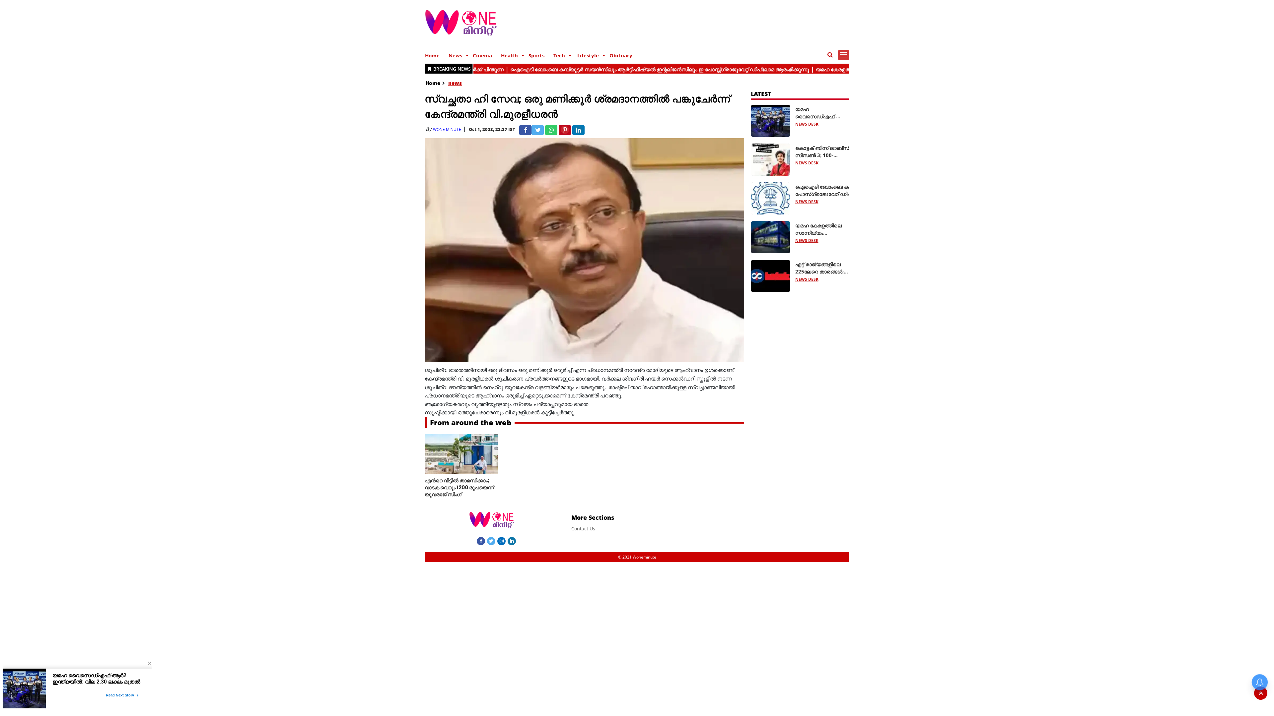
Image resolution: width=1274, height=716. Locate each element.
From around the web (470, 422)
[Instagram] (501, 540)
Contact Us (583, 528)
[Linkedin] (512, 540)
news (455, 83)
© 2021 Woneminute (637, 557)
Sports (536, 55)
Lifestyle (588, 55)
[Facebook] (481, 540)
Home (432, 55)
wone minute (447, 129)
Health (509, 55)
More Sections (592, 517)
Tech (559, 55)
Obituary (620, 55)
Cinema (482, 55)
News (455, 55)
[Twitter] (491, 540)
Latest (761, 94)
